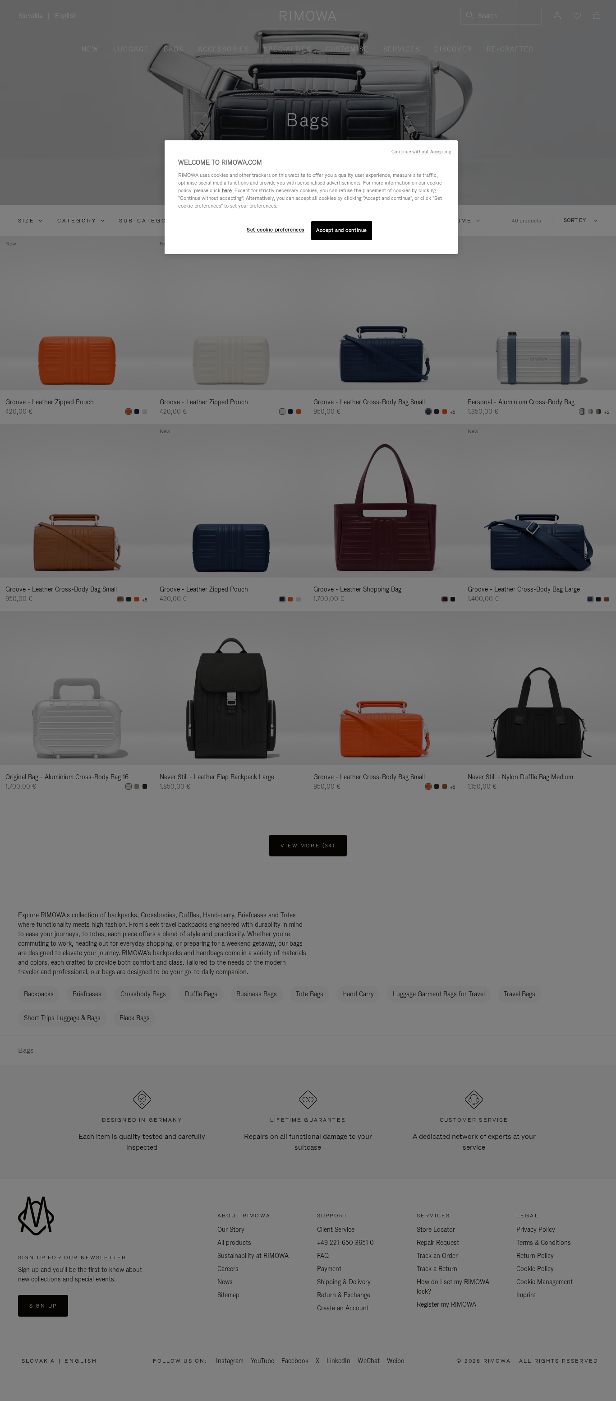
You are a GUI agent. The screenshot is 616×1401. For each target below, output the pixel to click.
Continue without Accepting (421, 151)
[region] (311, 197)
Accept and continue (341, 230)
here (227, 190)
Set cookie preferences (275, 229)
